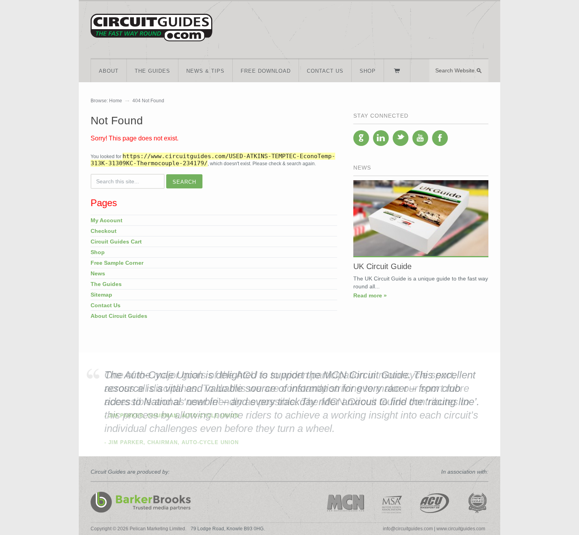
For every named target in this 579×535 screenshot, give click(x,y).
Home (115, 100)
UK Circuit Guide (382, 266)
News (98, 273)
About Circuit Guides (119, 316)
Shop (368, 71)
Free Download (266, 71)
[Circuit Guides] (151, 35)
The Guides (152, 71)
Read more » (370, 295)
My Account (106, 220)
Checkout (104, 231)
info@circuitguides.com (408, 528)
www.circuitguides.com (460, 528)
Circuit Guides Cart (116, 241)
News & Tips (205, 71)
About (109, 71)
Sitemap (101, 294)
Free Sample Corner (117, 263)
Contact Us (325, 71)
